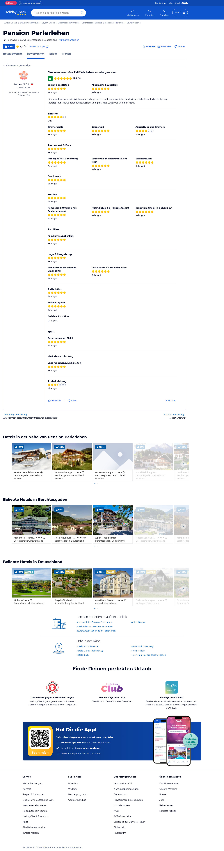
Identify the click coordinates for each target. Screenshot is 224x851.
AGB (116, 811)
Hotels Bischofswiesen (87, 646)
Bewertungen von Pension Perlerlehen (96, 630)
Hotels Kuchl (82, 654)
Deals (9, 3)
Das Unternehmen (169, 783)
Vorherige (16, 414)
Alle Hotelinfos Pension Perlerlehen (94, 622)
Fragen (66, 53)
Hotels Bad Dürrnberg (142, 646)
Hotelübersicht (12, 53)
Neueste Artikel (167, 811)
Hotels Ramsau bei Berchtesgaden (148, 654)
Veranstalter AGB (123, 783)
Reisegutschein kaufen (35, 811)
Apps (25, 822)
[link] (133, 13)
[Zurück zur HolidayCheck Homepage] (15, 13)
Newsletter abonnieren (35, 805)
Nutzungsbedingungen (126, 789)
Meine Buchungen (32, 783)
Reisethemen (166, 805)
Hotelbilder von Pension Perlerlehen (94, 626)
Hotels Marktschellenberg (89, 650)
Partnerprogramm (78, 794)
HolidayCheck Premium (35, 816)
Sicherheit (119, 827)
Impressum (120, 832)
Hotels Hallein (138, 650)
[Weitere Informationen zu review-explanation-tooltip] (47, 46)
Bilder (53, 53)
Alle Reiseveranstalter (34, 827)
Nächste (174, 414)
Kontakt (159, 3)
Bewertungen (35, 53)
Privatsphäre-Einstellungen (128, 800)
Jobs (161, 800)
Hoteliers (73, 783)
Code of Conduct (77, 800)
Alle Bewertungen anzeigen (18, 65)
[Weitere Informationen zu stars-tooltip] (41, 472)
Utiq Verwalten (122, 805)
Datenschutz (120, 794)
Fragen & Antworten (33, 794)
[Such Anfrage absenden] (82, 12)
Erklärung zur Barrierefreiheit (129, 822)
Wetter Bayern (138, 622)
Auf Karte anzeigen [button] (69, 40)
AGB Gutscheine (122, 816)
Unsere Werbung (168, 789)
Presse (162, 794)
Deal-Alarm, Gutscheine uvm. (38, 800)
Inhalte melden (31, 832)
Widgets (72, 789)
